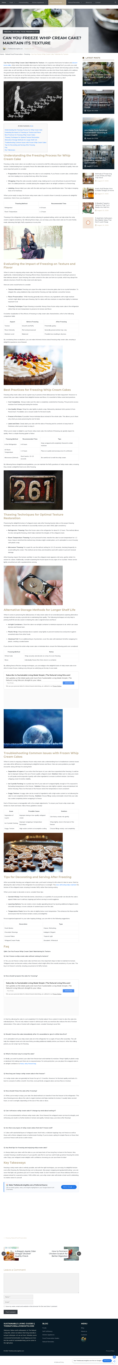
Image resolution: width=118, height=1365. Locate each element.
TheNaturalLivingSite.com (15, 48)
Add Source (107, 1360)
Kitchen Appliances (38, 2)
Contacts (84, 1335)
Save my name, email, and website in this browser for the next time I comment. (31, 1306)
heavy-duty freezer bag (28, 1063)
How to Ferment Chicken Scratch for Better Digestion (58, 1253)
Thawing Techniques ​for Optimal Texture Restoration (22, 137)
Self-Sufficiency (47, 1331)
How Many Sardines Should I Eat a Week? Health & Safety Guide (98, 77)
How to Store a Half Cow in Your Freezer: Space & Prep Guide (97, 104)
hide (31, 126)
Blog (82, 1328)
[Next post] (79, 1253)
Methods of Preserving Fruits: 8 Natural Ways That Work (103, 176)
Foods (44, 1328)
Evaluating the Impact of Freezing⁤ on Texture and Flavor (23, 132)
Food (11, 2)
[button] (115, 2)
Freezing (8, 32)
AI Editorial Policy (59, 1362)
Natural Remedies (74, 2)
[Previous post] (3, 1253)
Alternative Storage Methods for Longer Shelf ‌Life (21, 140)
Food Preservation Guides (50, 1338)
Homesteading (23, 2)
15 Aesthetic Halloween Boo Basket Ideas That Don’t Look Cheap (103, 220)
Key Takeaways (10, 150)
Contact (97, 2)
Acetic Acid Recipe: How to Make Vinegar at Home (104, 189)
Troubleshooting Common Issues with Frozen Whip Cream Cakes (25, 142)
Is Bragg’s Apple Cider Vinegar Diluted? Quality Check (25, 1253)
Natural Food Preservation (26, 32)
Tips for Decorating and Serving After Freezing (20, 145)
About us (84, 1331)
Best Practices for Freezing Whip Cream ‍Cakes (20, 135)
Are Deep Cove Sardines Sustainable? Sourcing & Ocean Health (95, 132)
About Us (89, 2)
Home (4, 2)
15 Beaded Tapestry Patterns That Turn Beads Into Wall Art (102, 205)
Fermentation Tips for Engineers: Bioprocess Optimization (95, 160)
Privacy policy (110, 1351)
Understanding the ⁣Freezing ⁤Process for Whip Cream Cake (23, 130)
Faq (6, 147)
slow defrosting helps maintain (66, 885)
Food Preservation (56, 2)
